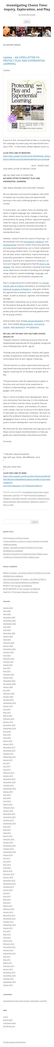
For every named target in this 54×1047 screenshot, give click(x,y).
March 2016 (7, 804)
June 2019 (7, 709)
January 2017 (8, 776)
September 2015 (9, 823)
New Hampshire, (18, 327)
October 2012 (8, 921)
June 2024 (7, 630)
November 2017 (9, 750)
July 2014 (6, 858)
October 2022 (8, 652)
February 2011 (8, 966)
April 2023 (7, 639)
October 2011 (8, 950)
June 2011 (7, 956)
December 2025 (9, 617)
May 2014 (7, 864)
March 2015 (7, 836)
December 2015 (9, 814)
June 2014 (7, 861)
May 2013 (7, 899)
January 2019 (8, 722)
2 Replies (6, 70)
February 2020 (8, 693)
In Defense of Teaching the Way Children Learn (21, 557)
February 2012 (8, 944)
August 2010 (8, 985)
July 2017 (6, 763)
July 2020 (6, 690)
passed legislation (35, 321)
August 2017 (8, 760)
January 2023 (8, 646)
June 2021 (7, 668)
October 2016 (8, 785)
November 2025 (9, 620)
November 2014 (9, 845)
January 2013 (8, 912)
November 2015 (9, 817)
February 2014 (8, 874)
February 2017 (8, 772)
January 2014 (8, 877)
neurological (28, 241)
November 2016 (9, 782)
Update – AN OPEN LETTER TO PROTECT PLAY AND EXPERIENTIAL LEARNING (24, 61)
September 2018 (9, 728)
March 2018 (7, 741)
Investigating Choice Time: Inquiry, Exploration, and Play (27, 7)
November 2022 (9, 649)
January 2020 (8, 696)
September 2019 (9, 703)
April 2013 (7, 902)
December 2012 (9, 915)
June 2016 (7, 795)
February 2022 (8, 658)
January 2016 (8, 811)
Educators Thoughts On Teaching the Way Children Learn (25, 554)
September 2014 (9, 852)
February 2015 (8, 839)
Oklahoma (34, 327)
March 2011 (7, 963)
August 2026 (8, 608)
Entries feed (7, 1020)
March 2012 (7, 940)
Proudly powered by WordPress (14, 1042)
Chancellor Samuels (19, 498)
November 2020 (9, 684)
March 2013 (7, 906)
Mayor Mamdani (9, 501)
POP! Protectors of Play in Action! (16, 538)
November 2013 (9, 883)
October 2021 (8, 662)
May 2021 (7, 671)
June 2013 (7, 896)
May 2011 (7, 960)
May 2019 (7, 712)
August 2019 (8, 706)
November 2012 (9, 918)
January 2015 (8, 842)
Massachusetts (26, 324)
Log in (5, 1017)
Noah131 (6, 592)
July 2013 (6, 893)
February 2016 (8, 807)
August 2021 (8, 665)
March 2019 (7, 715)
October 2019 (8, 700)
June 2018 (7, 731)
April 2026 (7, 614)
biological (39, 241)
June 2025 (7, 627)
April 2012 (7, 937)
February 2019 (8, 719)
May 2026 (7, 611)
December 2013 (9, 880)
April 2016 (7, 801)
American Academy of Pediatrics (17, 289)
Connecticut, (39, 324)
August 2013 (8, 890)
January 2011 (8, 969)
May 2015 (7, 830)
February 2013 (8, 909)
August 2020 (8, 687)
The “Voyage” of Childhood (21, 585)
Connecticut (32, 498)
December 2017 (9, 747)
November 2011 (9, 947)
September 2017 (9, 757)
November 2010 (9, 975)
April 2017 (7, 769)
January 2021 (8, 677)
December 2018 (9, 725)
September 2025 (9, 623)
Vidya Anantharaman (11, 579)
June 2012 (7, 931)
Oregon (6, 327)
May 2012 (7, 934)
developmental (9, 245)
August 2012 (8, 928)
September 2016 (9, 788)
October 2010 (8, 979)
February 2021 (8, 674)
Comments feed (9, 1023)
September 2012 (9, 925)
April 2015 (7, 833)
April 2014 (7, 868)
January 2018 (8, 744)
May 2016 (7, 798)
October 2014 (8, 849)
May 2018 (7, 734)
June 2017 (7, 766)
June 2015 (7, 826)
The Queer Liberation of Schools (25, 592)
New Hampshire (23, 501)
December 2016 (9, 779)
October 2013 (8, 887)
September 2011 (9, 953)
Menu (27, 21)
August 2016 (8, 792)
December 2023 (9, 633)
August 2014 (8, 855)
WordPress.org (9, 1026)
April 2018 (7, 738)
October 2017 (8, 753)
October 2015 (8, 820)
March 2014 (7, 871)
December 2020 (9, 681)
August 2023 (8, 636)
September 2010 (9, 982)
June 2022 (7, 655)
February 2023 (8, 643)
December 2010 (9, 972)
